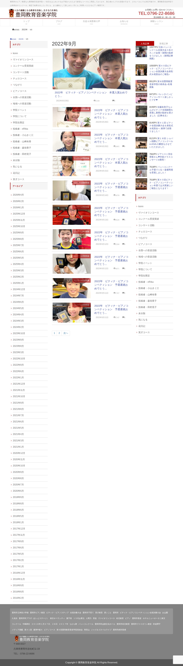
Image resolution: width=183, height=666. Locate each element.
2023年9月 (18, 340)
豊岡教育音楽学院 (87, 662)
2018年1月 (18, 522)
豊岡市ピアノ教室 (37, 613)
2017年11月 (19, 535)
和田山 (87, 630)
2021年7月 (18, 415)
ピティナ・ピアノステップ (57, 613)
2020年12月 (19, 453)
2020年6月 (18, 491)
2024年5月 (18, 308)
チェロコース (20, 78)
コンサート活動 (21, 72)
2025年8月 (18, 239)
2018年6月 (18, 510)
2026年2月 (18, 201)
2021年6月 (18, 421)
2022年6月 (18, 371)
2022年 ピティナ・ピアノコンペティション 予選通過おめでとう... (111, 187)
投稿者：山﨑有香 (22, 141)
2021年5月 (18, 428)
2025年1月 (18, 283)
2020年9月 (18, 472)
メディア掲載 (17, 630)
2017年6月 (18, 547)
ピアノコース (20, 91)
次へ (65, 333)
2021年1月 (18, 447)
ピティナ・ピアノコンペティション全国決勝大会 (140, 613)
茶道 (95, 618)
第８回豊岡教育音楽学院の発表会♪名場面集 (160, 84)
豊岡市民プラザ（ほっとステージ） (34, 618)
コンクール (16, 624)
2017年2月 (18, 560)
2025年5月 (18, 258)
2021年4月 (18, 434)
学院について (20, 116)
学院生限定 (18, 122)
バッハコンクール (85, 624)
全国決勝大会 (75, 613)
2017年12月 (19, 528)
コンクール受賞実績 (121, 51)
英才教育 (99, 613)
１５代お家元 (78, 618)
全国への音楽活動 (22, 97)
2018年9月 (18, 497)
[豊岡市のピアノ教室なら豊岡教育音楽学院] (33, 12)
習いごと (108, 613)
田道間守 (156, 624)
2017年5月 (18, 554)
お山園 (165, 613)
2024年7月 (18, 295)
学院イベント (20, 110)
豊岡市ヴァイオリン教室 (141, 624)
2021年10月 (19, 396)
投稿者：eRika (20, 129)
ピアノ (128, 618)
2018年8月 (18, 503)
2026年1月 (18, 207)
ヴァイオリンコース (23, 59)
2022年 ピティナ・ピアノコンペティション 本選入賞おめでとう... (111, 114)
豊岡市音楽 (136, 618)
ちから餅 (73, 624)
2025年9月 (18, 232)
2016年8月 (18, 591)
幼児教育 (120, 618)
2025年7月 (18, 245)
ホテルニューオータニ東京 (154, 618)
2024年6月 (18, 302)
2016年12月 (19, 573)
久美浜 (14, 618)
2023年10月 (19, 333)
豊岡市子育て (88, 613)
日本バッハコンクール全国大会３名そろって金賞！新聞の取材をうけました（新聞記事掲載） (161, 53)
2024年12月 (19, 289)
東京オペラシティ (57, 618)
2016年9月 (18, 585)
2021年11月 (19, 390)
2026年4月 (18, 195)
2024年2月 (18, 327)
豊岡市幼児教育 (123, 624)
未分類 (16, 160)
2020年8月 (18, 478)
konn (15, 53)
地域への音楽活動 (22, 103)
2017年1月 (18, 566)
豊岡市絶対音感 (119, 630)
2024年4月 (18, 314)
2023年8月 (18, 346)
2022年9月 (18, 365)
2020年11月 (19, 459)
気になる (17, 166)
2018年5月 (18, 516)
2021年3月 (18, 440)
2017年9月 (18, 541)
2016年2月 (18, 598)
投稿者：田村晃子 (22, 154)
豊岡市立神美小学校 (20, 613)
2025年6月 (18, 251)
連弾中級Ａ (38, 630)
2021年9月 (18, 403)
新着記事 (163, 43)
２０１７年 (63, 624)
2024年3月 (18, 321)
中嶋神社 (26, 624)
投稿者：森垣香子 (22, 148)
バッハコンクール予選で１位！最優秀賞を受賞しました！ (161, 170)
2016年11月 (19, 579)
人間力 (89, 618)
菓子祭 (69, 618)
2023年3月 (18, 352)
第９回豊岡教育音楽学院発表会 (70, 630)
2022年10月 (19, 358)
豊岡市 (116, 613)
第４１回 (28, 630)
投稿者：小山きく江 (23, 135)
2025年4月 (18, 264)
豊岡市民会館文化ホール (105, 624)
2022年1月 (18, 377)
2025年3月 (18, 270)
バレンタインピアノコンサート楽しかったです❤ (161, 97)
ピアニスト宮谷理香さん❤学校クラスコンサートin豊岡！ (161, 157)
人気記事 (145, 43)
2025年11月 (19, 220)
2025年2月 (18, 277)
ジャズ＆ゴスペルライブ (101, 630)
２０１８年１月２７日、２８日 (44, 624)
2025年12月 (19, 214)
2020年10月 (19, 465)
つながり (17, 85)
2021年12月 (19, 384)
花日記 (16, 173)
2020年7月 (18, 484)
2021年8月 (18, 409)
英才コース (18, 179)
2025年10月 (19, 226)
